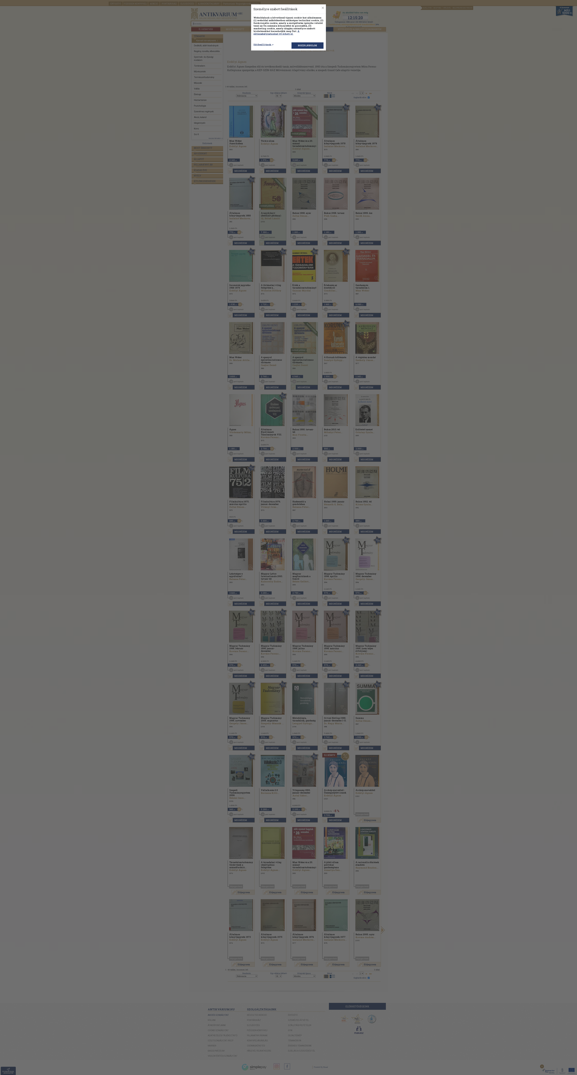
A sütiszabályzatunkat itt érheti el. (276, 32)
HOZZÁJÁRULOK (307, 45)
